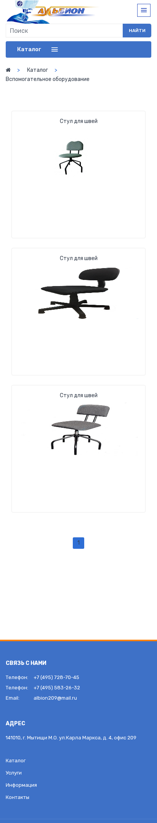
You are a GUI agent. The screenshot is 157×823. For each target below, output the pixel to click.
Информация (21, 785)
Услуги (14, 773)
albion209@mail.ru (55, 698)
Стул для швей (79, 121)
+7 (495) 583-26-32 (57, 687)
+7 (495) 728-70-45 (56, 677)
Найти (137, 30)
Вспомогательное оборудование (48, 79)
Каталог (37, 70)
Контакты (17, 797)
